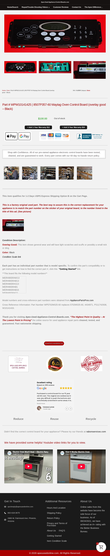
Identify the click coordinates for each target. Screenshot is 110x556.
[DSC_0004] (48, 173)
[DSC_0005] (30, 173)
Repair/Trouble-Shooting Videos (35, 7)
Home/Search (12, 7)
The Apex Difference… (94, 7)
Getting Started (54, 536)
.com (91, 300)
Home (4, 90)
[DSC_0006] (84, 173)
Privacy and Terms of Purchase (57, 524)
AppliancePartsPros (79, 300)
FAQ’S (62, 530)
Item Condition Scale (57, 541)
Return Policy (53, 518)
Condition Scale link (11, 257)
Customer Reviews (61, 7)
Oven (8, 90)
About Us (51, 530)
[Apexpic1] (11, 173)
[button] (70, 408)
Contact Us (76, 7)
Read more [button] (67, 404)
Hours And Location (56, 508)
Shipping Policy (54, 513)
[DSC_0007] (66, 173)
